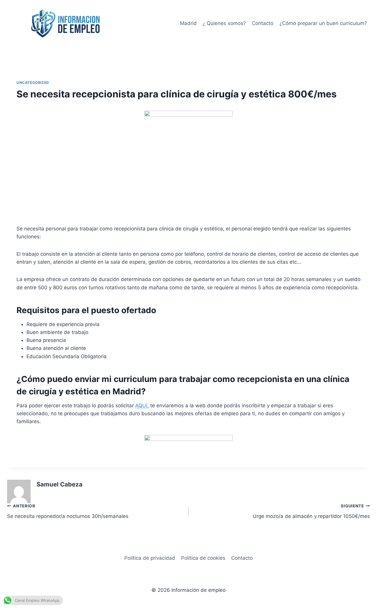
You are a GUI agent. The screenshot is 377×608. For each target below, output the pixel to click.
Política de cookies (203, 558)
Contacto (262, 23)
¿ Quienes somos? (224, 23)
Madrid (188, 23)
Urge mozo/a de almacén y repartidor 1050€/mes (311, 511)
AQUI (141, 405)
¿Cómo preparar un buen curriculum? (323, 23)
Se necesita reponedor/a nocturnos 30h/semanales (67, 511)
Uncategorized (32, 82)
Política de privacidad (149, 558)
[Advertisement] (188, 174)
